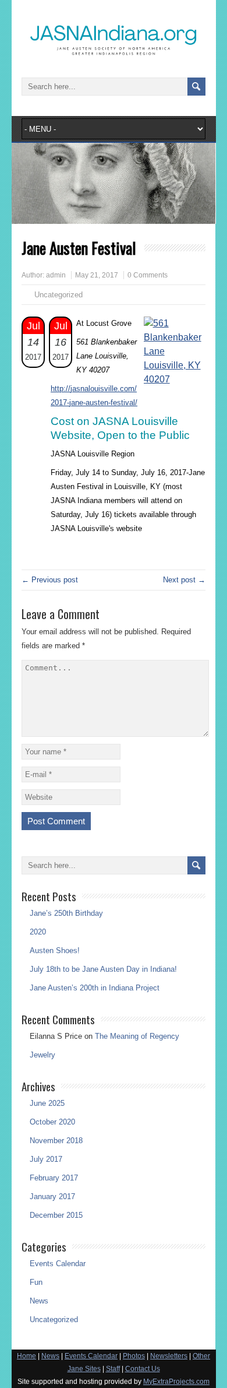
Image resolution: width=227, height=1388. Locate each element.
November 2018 (56, 1140)
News (39, 1300)
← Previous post (50, 579)
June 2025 (47, 1103)
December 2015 (56, 1215)
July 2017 (46, 1159)
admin (56, 275)
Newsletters (168, 1356)
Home (26, 1356)
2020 (38, 931)
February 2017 (54, 1177)
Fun (36, 1282)
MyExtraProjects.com (176, 1382)
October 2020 (52, 1122)
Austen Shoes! (55, 950)
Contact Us (142, 1369)
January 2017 (52, 1196)
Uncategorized (54, 1319)
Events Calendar (58, 1263)
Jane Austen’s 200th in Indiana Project (94, 987)
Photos (134, 1356)
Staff (113, 1369)
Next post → (184, 579)
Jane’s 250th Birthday (66, 913)
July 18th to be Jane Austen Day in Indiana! (103, 969)
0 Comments (147, 275)
